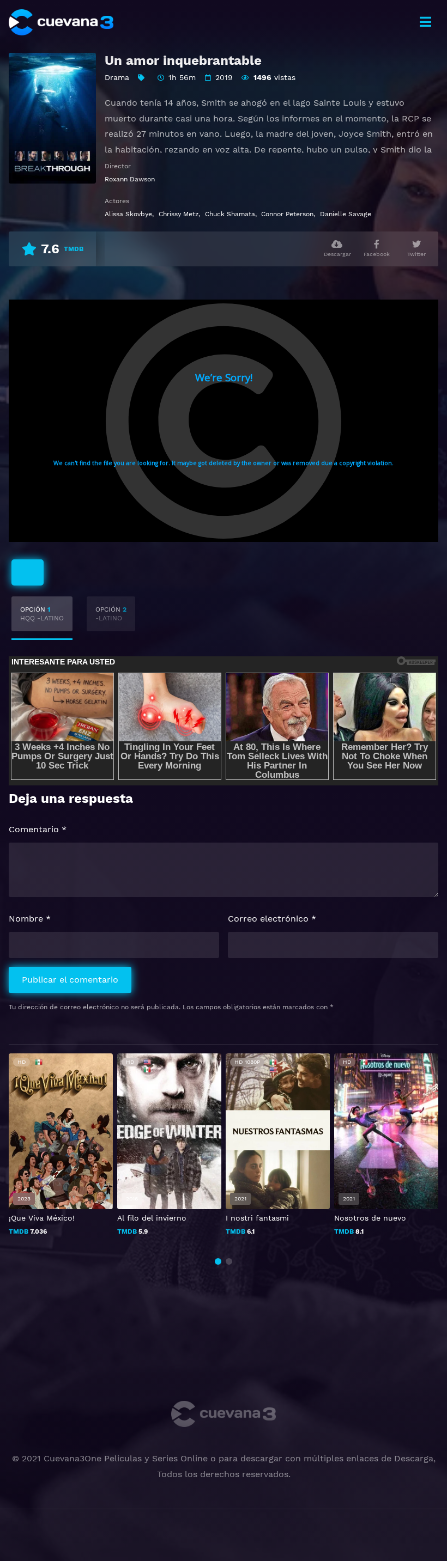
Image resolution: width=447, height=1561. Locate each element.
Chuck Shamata (230, 214)
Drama (117, 77)
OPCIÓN (42, 614)
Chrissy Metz (178, 214)
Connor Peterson (287, 214)
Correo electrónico (272, 918)
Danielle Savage (345, 214)
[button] (218, 1261)
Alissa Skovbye (128, 214)
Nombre (30, 918)
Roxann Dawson (130, 179)
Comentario (38, 829)
